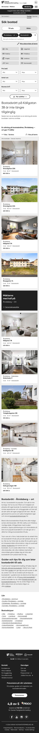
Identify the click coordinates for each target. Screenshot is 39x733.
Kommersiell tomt (22, 625)
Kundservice (6, 668)
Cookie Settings (29, 729)
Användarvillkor (30, 727)
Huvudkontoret (7, 675)
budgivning (11, 545)
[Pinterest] (26, 717)
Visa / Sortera (9, 134)
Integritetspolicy (8, 727)
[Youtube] (17, 717)
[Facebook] (12, 717)
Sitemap (21, 729)
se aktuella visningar (19, 12)
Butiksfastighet (7, 621)
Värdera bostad (7, 678)
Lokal (18, 627)
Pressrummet (25, 673)
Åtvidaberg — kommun (10, 599)
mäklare (8, 586)
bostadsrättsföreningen (18, 516)
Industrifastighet (8, 625)
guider (11, 570)
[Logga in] (35, 2)
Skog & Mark (28, 627)
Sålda (29, 28)
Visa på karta (32, 134)
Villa (3, 614)
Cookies (7, 729)
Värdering (27, 7)
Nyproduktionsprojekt (9, 618)
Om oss (23, 668)
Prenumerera (19, 695)
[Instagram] (22, 717)
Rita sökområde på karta (28, 44)
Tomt (4, 616)
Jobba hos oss (26, 675)
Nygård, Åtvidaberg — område (12, 601)
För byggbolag (7, 673)
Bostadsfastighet (26, 618)
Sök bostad (5, 6)
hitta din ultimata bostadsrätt (12, 568)
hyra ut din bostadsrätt (27, 577)
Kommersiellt (22, 616)
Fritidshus (11, 614)
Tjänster (23, 671)
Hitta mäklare (6, 671)
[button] (36, 7)
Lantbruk (12, 616)
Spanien (34, 16)
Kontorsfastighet (8, 627)
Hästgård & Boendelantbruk (12, 623)
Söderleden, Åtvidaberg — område (14, 603)
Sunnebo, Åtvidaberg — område (13, 606)
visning (4, 545)
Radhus (20, 614)
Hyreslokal (19, 621)
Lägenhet (29, 614)
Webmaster (14, 729)
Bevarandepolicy (19, 727)
